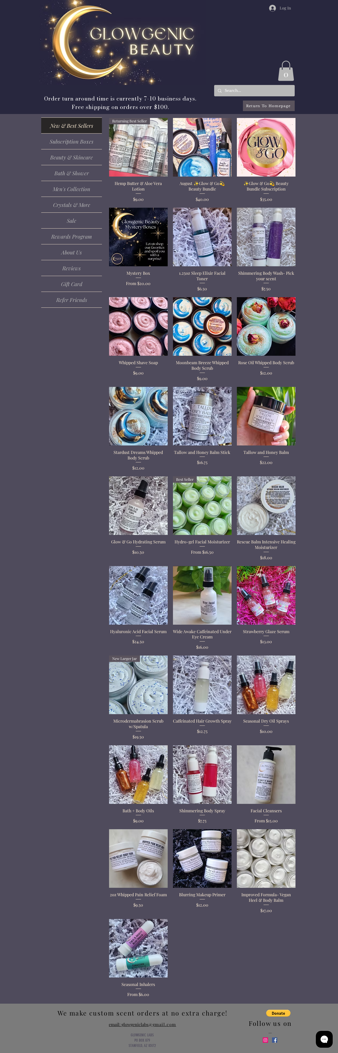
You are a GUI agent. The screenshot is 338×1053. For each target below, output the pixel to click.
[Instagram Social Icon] (265, 1040)
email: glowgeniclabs (142, 1024)
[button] (286, 71)
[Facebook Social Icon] (274, 1040)
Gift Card (71, 283)
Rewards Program (71, 236)
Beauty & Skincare (71, 157)
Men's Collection (71, 188)
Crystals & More (71, 204)
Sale (71, 220)
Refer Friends (71, 299)
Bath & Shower (71, 173)
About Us (71, 252)
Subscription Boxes (71, 141)
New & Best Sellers (71, 125)
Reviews (71, 268)
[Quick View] (202, 147)
